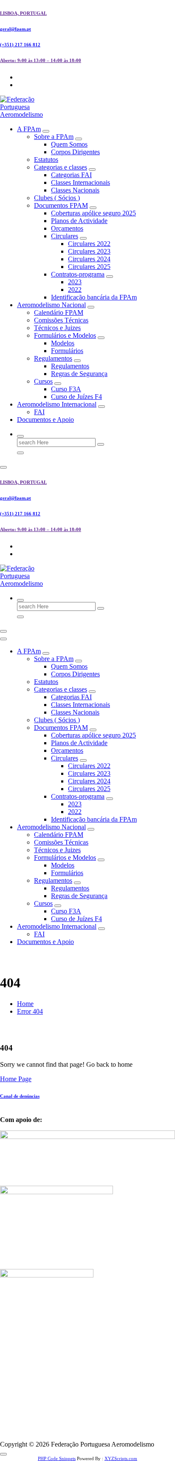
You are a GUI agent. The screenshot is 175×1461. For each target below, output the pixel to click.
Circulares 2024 (89, 259)
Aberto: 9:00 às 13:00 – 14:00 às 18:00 (40, 60)
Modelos (62, 343)
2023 (75, 281)
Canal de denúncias (20, 1096)
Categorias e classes (60, 167)
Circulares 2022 (89, 243)
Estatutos (46, 159)
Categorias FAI (71, 174)
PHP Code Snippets (57, 1458)
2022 (75, 289)
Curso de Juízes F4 (76, 396)
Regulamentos (53, 358)
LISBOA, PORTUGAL (23, 13)
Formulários (67, 350)
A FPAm (29, 129)
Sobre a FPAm (53, 136)
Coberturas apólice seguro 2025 (93, 213)
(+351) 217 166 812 (20, 44)
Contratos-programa (77, 274)
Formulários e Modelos (65, 335)
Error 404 (30, 1011)
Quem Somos (69, 144)
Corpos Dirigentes (75, 151)
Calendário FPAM (58, 312)
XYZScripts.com (120, 1458)
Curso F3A (66, 389)
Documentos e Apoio (45, 419)
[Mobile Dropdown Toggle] (45, 131)
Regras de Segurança (79, 373)
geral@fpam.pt (15, 28)
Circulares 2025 (89, 266)
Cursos (43, 381)
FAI (39, 411)
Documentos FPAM (61, 205)
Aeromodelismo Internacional (56, 404)
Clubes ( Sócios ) (57, 197)
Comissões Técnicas (61, 320)
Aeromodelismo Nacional (51, 304)
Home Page (15, 1078)
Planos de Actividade (79, 220)
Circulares (64, 236)
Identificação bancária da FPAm (94, 297)
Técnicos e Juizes (57, 327)
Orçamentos (67, 228)
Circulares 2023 (89, 251)
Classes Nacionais (75, 190)
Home (25, 1003)
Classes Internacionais (80, 182)
